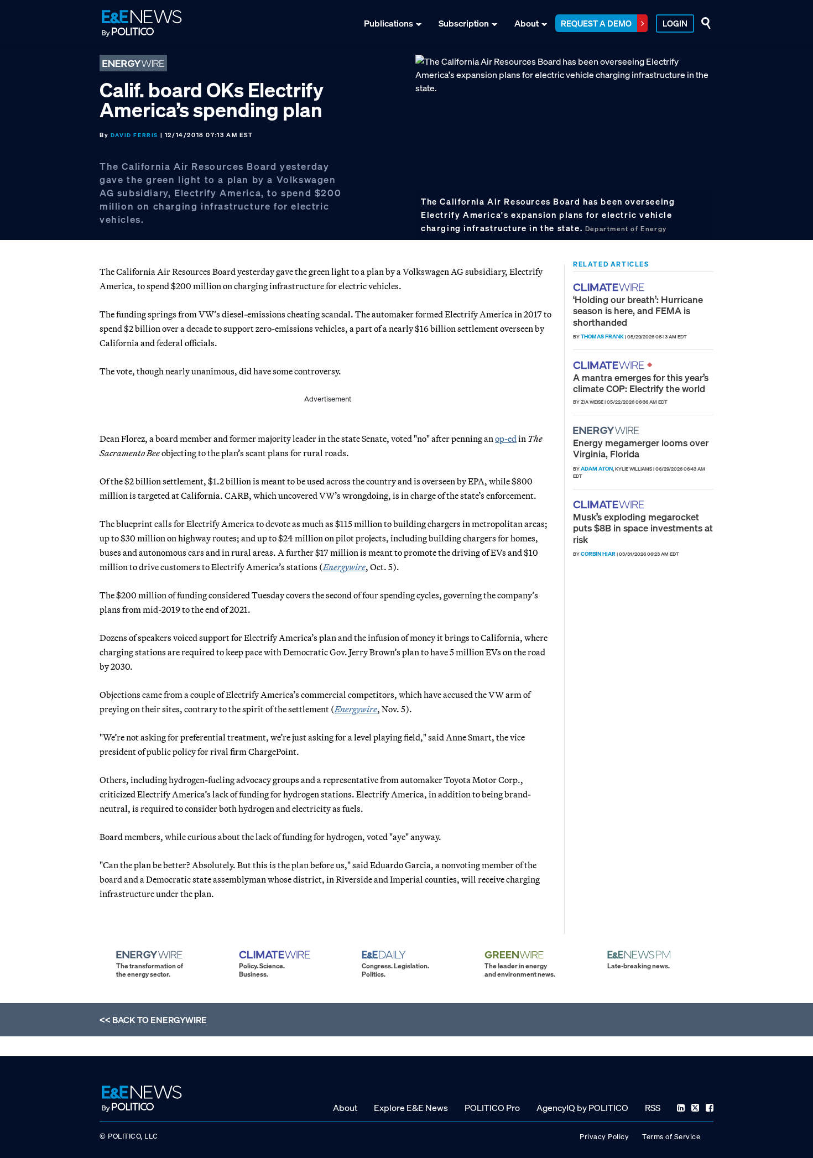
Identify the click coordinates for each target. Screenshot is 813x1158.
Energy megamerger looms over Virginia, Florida (640, 448)
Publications (388, 23)
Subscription (464, 23)
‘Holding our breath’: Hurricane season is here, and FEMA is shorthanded (638, 310)
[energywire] (607, 430)
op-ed (506, 438)
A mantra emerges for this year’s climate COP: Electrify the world (640, 383)
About (526, 23)
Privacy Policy (604, 1136)
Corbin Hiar (598, 553)
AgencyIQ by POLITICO (582, 1108)
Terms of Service (671, 1136)
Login (675, 23)
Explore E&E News (411, 1108)
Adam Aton (597, 468)
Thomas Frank (602, 336)
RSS (652, 1108)
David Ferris (134, 135)
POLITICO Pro (492, 1108)
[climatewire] (610, 287)
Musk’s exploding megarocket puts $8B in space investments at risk (643, 528)
